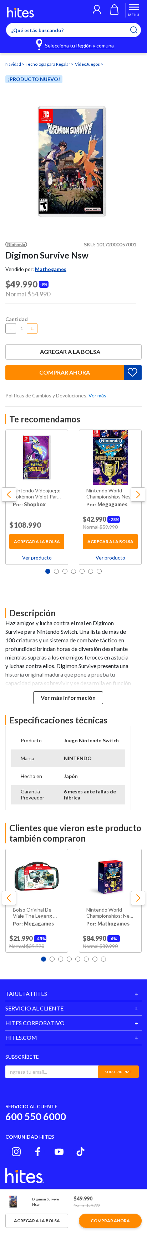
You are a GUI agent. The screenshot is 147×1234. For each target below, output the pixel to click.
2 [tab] (56, 571)
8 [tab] (103, 959)
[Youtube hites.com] (59, 1151)
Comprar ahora (64, 372)
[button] (97, 10)
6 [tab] (90, 571)
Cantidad (16, 319)
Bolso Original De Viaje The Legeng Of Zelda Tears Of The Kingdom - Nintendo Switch (36, 913)
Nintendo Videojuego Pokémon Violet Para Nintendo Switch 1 (37, 494)
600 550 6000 (35, 1116)
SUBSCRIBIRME (118, 1072)
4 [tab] (73, 571)
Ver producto (37, 558)
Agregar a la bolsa (70, 351)
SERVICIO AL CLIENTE (34, 1008)
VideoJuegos (88, 64)
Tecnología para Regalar (48, 64)
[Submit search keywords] (138, 30)
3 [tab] (64, 571)
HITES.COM (21, 1037)
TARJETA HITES (26, 993)
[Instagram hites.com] (16, 1151)
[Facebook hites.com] (37, 1151)
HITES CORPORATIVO (35, 1022)
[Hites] (20, 12)
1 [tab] (47, 571)
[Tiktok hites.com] (80, 1151)
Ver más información (68, 697)
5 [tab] (82, 571)
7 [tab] (99, 571)
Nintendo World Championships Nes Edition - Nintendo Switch (108, 494)
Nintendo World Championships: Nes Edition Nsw (109, 913)
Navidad (13, 64)
